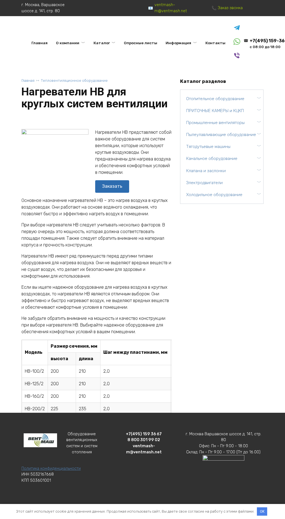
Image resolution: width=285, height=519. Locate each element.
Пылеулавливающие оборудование (221, 134)
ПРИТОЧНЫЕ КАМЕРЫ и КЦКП (215, 110)
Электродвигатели (204, 182)
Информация (178, 43)
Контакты (215, 43)
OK (262, 511)
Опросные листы (140, 43)
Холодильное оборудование (214, 194)
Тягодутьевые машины (208, 146)
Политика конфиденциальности (51, 468)
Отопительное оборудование (215, 98)
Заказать (112, 186)
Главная (39, 43)
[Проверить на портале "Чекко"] (223, 466)
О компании (67, 43)
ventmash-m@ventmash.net (170, 8)
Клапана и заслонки (206, 170)
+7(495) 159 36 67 (144, 434)
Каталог (102, 43)
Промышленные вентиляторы (215, 122)
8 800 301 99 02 (143, 440)
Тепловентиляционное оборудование (74, 80)
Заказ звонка (230, 8)
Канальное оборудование (211, 158)
